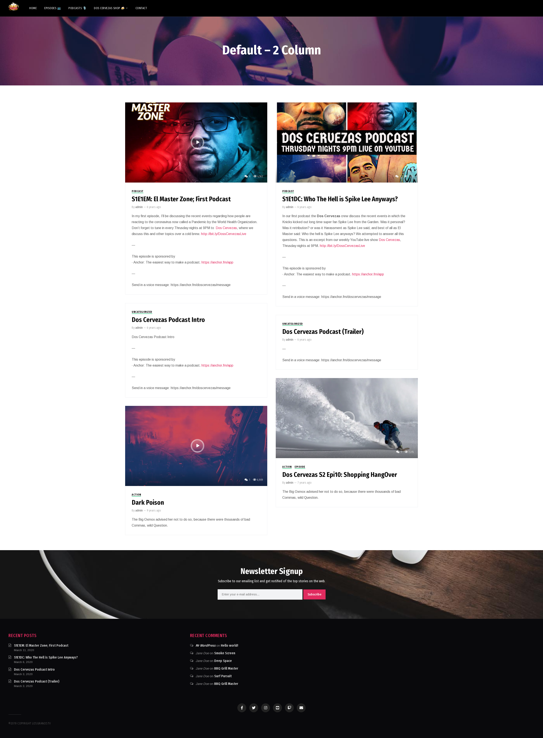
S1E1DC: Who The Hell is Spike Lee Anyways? (340, 199)
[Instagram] (265, 707)
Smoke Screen (224, 653)
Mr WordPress (206, 645)
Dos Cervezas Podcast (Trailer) (323, 332)
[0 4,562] (196, 142)
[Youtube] (277, 707)
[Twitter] (253, 707)
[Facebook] (241, 707)
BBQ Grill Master (226, 668)
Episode (300, 466)
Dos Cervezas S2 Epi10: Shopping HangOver (339, 475)
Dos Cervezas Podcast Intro (168, 320)
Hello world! (229, 645)
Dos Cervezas (226, 228)
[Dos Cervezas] (13, 6)
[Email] (301, 707)
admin (139, 207)
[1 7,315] (347, 418)
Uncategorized (142, 311)
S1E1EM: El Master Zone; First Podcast (181, 199)
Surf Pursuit (223, 676)
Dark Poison (148, 502)
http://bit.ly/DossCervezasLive (223, 234)
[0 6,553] (347, 142)
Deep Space (223, 661)
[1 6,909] (196, 446)
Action (287, 466)
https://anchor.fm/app (217, 262)
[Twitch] (289, 707)
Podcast (137, 191)
